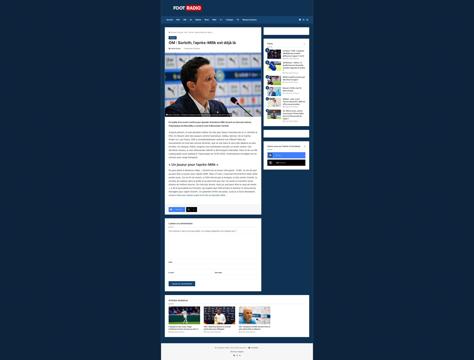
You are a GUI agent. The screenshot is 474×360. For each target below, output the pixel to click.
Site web (218, 273)
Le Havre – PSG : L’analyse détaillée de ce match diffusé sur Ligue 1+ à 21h (293, 53)
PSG (178, 20)
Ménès (198, 20)
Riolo (207, 20)
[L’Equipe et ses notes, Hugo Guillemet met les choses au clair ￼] (184, 315)
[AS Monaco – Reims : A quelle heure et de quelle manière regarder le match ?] (274, 66)
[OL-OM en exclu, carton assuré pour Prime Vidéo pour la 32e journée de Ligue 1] (274, 114)
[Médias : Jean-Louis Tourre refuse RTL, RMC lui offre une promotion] (274, 102)
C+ (221, 20)
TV (238, 20)
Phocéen (196, 188)
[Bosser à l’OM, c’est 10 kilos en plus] (274, 91)
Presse (180, 32)
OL (191, 20)
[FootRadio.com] (187, 8)
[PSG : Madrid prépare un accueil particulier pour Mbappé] (219, 315)
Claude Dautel (175, 48)
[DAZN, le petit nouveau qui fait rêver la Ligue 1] (274, 80)
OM (184, 20)
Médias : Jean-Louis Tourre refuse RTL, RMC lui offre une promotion (294, 101)
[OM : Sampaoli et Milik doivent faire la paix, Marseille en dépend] (254, 315)
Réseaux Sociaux (249, 20)
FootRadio (254, 348)
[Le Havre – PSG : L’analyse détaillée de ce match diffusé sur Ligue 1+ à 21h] (274, 54)
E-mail (171, 273)
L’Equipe (229, 20)
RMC (214, 20)
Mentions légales (237, 352)
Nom (170, 262)
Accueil (170, 20)
